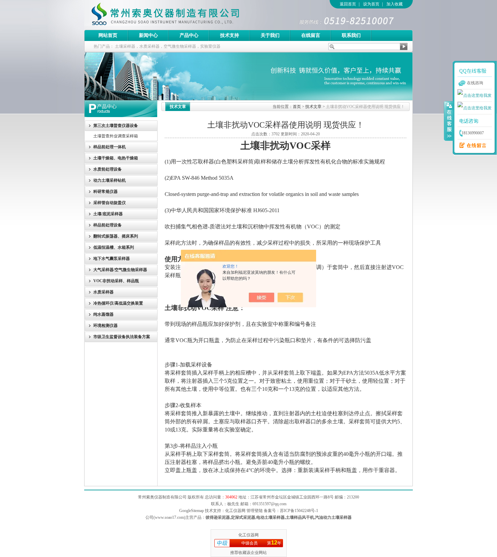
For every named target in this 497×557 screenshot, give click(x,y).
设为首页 (371, 4)
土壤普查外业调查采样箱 (115, 136)
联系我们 (351, 35)
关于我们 (270, 35)
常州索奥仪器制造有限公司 (177, 15)
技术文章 (313, 106)
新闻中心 (148, 35)
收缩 (448, 121)
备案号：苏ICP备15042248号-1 (291, 510)
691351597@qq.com (269, 504)
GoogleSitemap (191, 510)
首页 (297, 106)
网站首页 (107, 35)
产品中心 (189, 35)
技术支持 (229, 35)
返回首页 (348, 4)
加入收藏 (394, 4)
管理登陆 (254, 510)
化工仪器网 (248, 535)
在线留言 (310, 35)
